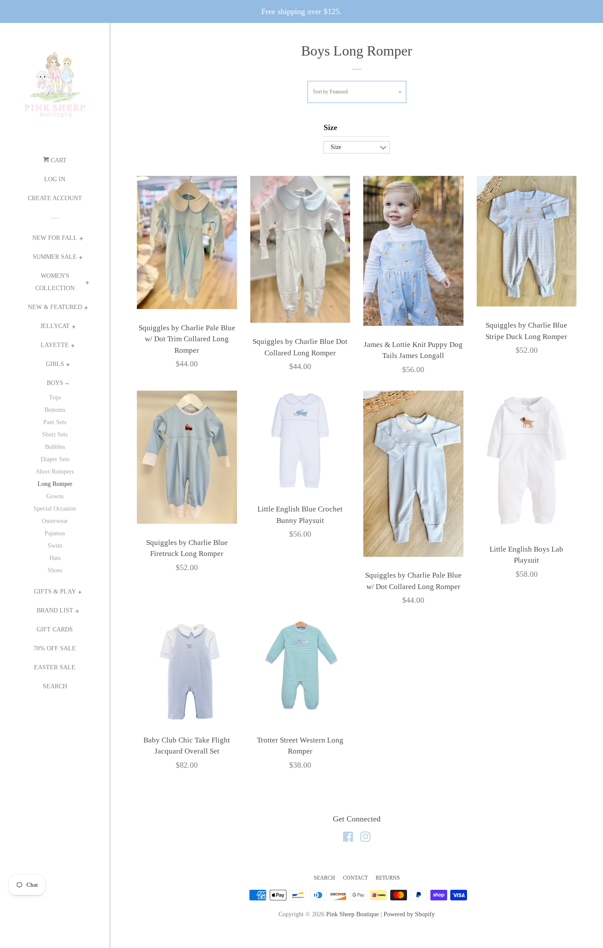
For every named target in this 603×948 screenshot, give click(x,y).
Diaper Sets (55, 459)
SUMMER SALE (55, 257)
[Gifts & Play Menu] (79, 593)
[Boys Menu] (67, 385)
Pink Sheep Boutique (352, 914)
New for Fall (54, 238)
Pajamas (55, 533)
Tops (55, 397)
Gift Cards (55, 629)
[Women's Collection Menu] (87, 284)
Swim (55, 545)
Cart (58, 160)
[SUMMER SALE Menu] (80, 259)
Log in (54, 179)
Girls (55, 364)
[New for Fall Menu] (81, 240)
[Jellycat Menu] (73, 328)
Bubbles (55, 447)
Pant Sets (54, 422)
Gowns (55, 496)
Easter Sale (54, 667)
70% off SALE (55, 648)
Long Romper (55, 484)
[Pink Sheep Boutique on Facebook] (348, 838)
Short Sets (55, 434)
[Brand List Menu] (77, 612)
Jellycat (55, 326)
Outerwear (55, 521)
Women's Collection (55, 281)
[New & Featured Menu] (86, 309)
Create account (55, 198)
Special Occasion (55, 508)
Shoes (55, 570)
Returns (388, 878)
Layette (55, 345)
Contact (355, 878)
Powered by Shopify (409, 914)
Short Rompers (55, 471)
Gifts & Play (55, 591)
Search (55, 686)
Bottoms (55, 410)
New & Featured (55, 307)
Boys (55, 383)
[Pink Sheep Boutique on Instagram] (365, 838)
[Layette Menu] (72, 347)
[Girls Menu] (68, 366)
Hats (54, 558)
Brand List (55, 610)
